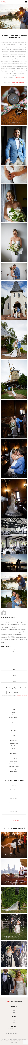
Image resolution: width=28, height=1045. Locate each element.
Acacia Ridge (14, 709)
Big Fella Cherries (13, 758)
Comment (14, 654)
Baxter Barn (13, 745)
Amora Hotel (13, 725)
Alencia (13, 714)
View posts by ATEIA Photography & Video (9, 618)
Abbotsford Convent (13, 707)
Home (14, 1008)
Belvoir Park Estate (14, 750)
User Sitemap (14, 1042)
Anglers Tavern (13, 727)
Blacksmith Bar (13, 761)
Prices (14, 1012)
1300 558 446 (14, 1030)
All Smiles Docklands (13, 717)
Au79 (13, 735)
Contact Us (14, 1022)
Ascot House (13, 730)
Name (14, 669)
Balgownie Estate (13, 740)
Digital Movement (22, 1040)
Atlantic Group (13, 732)
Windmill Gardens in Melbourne (18, 82)
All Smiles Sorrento (14, 720)
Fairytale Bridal (17, 84)
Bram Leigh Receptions (14, 766)
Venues (14, 1018)
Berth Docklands (13, 753)
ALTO (13, 722)
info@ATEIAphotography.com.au (14, 1028)
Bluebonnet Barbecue (13, 763)
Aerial (13, 712)
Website (14, 681)
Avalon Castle (14, 738)
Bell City (13, 748)
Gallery (14, 1010)
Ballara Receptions (14, 743)
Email (14, 675)
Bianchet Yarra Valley (13, 756)
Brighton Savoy (13, 771)
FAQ (14, 1020)
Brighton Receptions (13, 769)
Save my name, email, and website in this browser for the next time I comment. (15, 688)
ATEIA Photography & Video (18, 77)
